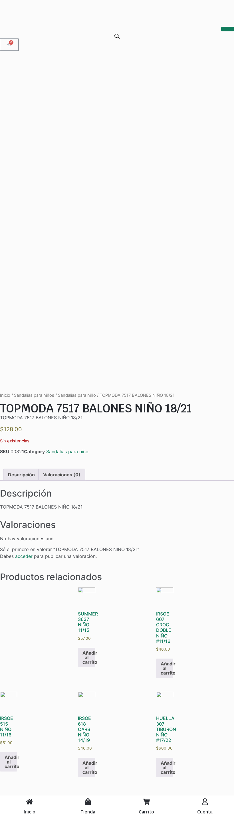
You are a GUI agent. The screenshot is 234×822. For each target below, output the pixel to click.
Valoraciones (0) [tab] (61, 474)
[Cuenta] (204, 801)
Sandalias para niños (34, 395)
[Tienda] (87, 801)
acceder (24, 556)
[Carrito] (146, 801)
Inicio (5, 395)
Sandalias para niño (77, 395)
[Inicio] (29, 801)
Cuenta (205, 812)
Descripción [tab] (21, 474)
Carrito (146, 812)
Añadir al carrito (88, 657)
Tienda (87, 812)
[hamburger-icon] (227, 29)
